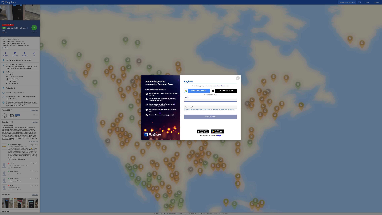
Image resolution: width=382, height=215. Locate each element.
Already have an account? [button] (210, 136)
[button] (197, 91)
